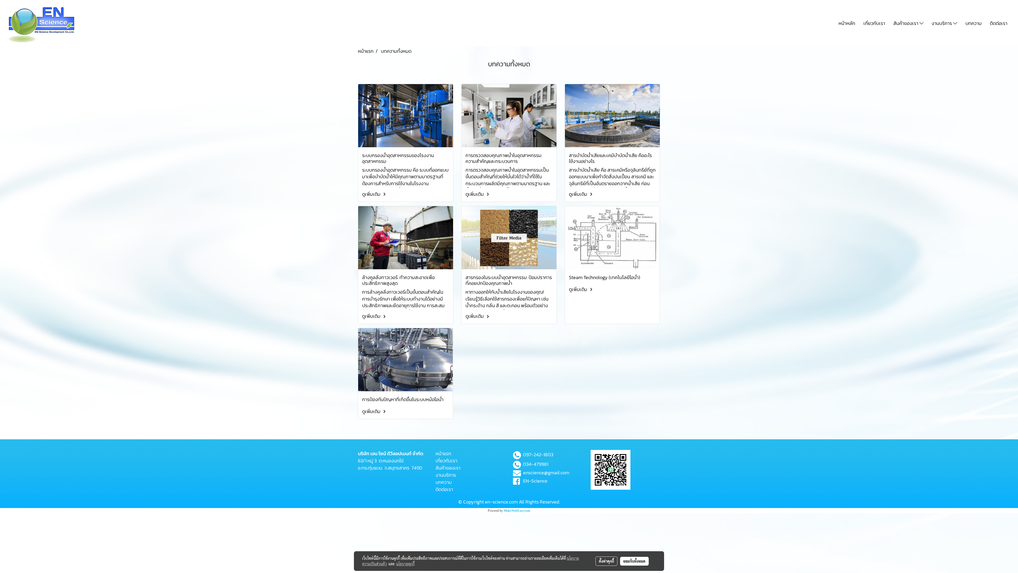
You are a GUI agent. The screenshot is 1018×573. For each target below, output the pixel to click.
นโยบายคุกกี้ (405, 563)
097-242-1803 (538, 454)
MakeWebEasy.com (517, 511)
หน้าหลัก (847, 23)
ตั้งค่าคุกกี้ (606, 561)
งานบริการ (942, 23)
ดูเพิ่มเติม (371, 194)
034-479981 (535, 464)
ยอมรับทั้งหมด (634, 561)
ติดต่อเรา (998, 23)
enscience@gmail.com (546, 472)
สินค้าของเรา (906, 23)
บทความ (974, 23)
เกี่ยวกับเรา (874, 23)
